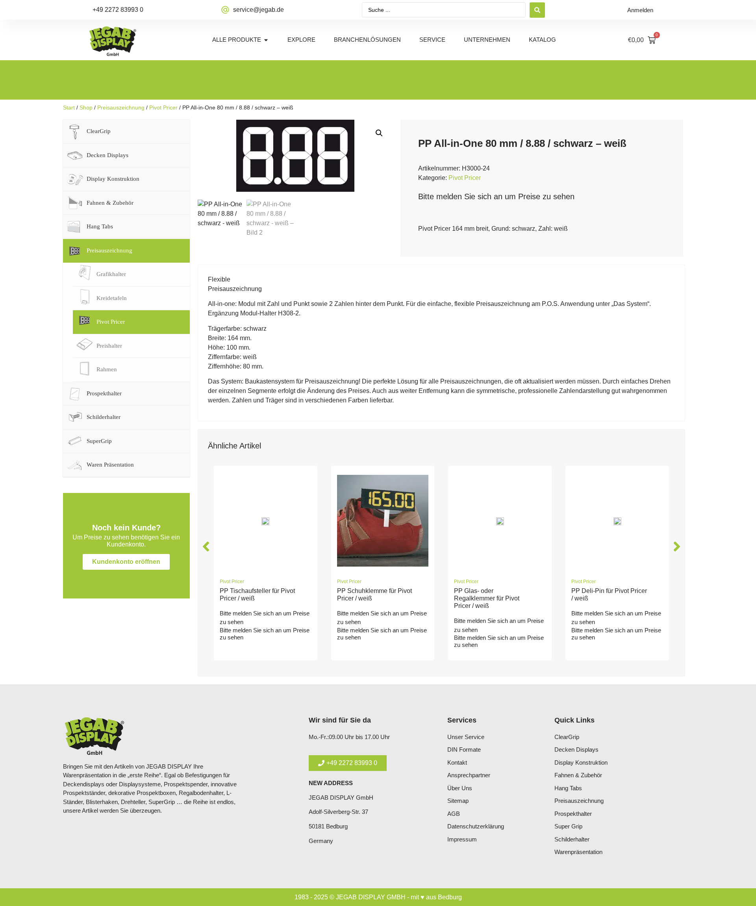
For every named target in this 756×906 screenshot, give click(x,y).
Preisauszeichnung (121, 107)
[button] (379, 133)
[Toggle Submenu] (176, 131)
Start (69, 107)
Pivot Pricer (163, 107)
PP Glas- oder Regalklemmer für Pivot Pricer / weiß (486, 598)
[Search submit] (537, 10)
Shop (86, 107)
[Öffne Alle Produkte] (266, 39)
